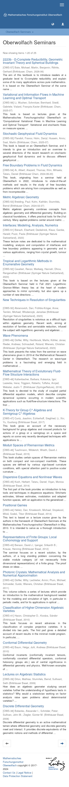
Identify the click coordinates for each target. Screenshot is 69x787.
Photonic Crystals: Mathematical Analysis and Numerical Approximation (34, 574)
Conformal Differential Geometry (25, 642)
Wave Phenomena (15, 335)
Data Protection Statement (17, 776)
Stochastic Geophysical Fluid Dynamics (30, 133)
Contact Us (9, 772)
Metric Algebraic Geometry (21, 197)
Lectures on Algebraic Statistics (24, 674)
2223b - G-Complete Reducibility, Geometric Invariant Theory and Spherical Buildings (33, 61)
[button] (52, 24)
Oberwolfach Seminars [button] (19, 32)
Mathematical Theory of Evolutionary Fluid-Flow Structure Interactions (32, 373)
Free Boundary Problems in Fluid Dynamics (32, 165)
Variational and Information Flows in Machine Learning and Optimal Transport (33, 96)
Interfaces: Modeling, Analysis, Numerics (30, 225)
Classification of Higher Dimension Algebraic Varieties (33, 609)
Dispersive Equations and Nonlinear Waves (32, 477)
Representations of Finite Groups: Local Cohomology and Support (30, 539)
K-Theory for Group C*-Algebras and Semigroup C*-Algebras (27, 412)
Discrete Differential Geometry (23, 706)
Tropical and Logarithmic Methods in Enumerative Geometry (27, 262)
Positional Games (15, 505)
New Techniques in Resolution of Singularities (34, 300)
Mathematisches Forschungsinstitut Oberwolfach (13, 761)
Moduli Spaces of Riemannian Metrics (28, 445)
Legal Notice (24, 772)
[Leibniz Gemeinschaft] (55, 764)
